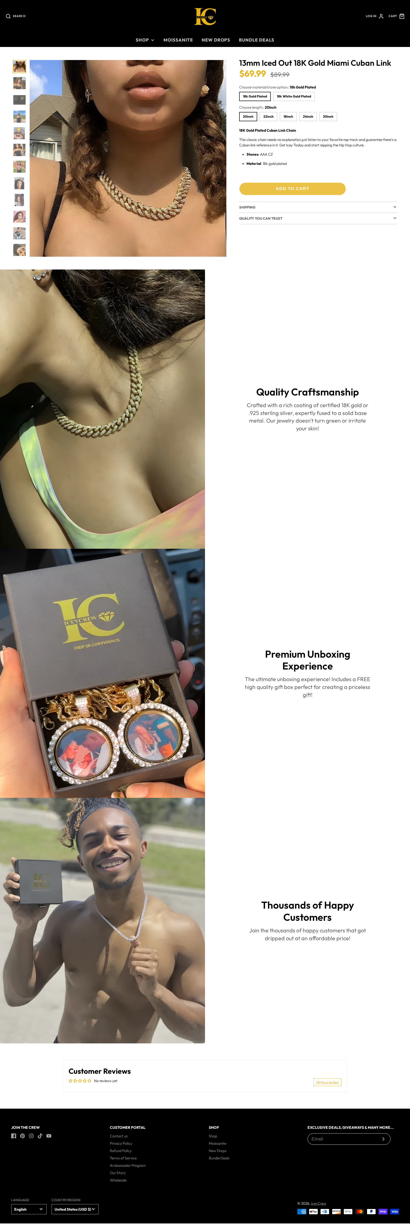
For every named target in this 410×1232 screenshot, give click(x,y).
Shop (142, 40)
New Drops (216, 40)
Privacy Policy (121, 1143)
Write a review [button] (327, 1082)
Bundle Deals (256, 40)
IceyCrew (318, 1203)
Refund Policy (121, 1150)
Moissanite (178, 40)
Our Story (118, 1172)
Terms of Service (123, 1158)
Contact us (119, 1136)
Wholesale (118, 1180)
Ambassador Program (128, 1165)
